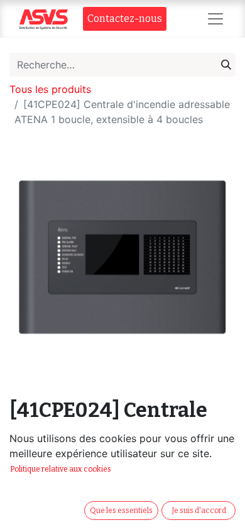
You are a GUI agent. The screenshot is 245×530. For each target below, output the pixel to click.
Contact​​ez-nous (124, 18)
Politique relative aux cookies (60, 469)
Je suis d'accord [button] (199, 510)
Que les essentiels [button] (121, 510)
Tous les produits (50, 89)
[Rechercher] (226, 65)
